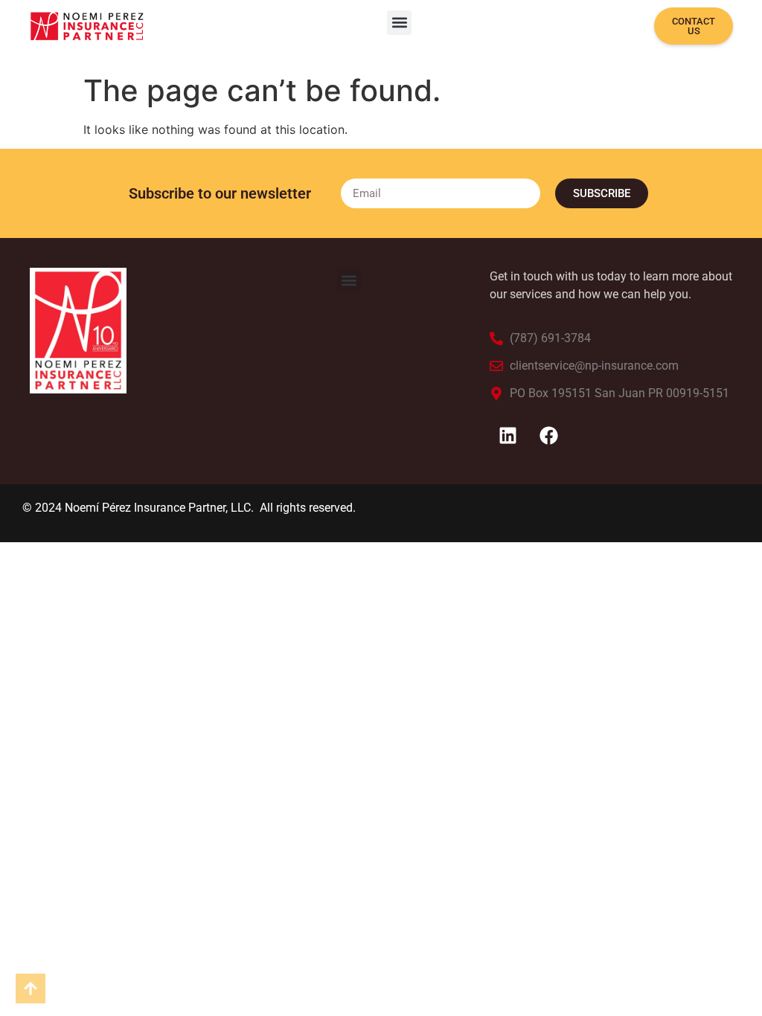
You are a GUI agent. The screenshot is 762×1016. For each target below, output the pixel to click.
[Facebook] (549, 435)
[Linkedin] (508, 435)
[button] (399, 22)
